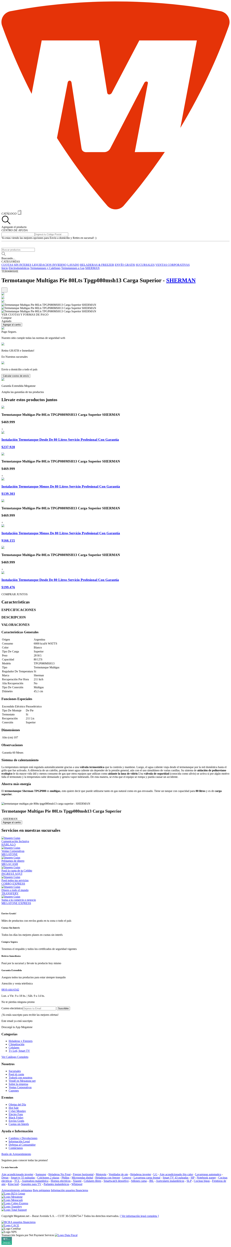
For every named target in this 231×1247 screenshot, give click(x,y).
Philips (65, 1177)
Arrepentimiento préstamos (16, 1190)
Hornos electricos (61, 1180)
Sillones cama (139, 1180)
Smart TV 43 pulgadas (175, 1177)
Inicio (4, 268)
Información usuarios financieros (69, 1190)
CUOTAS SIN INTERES (16, 264)
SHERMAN (92, 268)
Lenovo (126, 1177)
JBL (151, 1180)
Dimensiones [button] (10, 730)
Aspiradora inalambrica (35, 1180)
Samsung (41, 1174)
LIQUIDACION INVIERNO (49, 264)
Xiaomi (77, 1180)
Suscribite (63, 1008)
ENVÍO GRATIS (125, 264)
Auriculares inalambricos (170, 1180)
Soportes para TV (31, 1184)
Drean (4, 1177)
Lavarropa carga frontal (147, 1177)
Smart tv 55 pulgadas (23, 1177)
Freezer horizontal (83, 1174)
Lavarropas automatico (208, 1174)
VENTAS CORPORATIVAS (172, 264)
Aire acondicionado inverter (17, 1174)
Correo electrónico (12, 1008)
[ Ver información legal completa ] (139, 1216)
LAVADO (73, 264)
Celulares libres (92, 1180)
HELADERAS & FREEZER (97, 264)
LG (155, 1174)
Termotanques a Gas (72, 268)
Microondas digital (82, 1177)
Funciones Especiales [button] (16, 699)
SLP (189, 1180)
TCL (17, 1180)
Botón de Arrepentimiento (16, 1154)
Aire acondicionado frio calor (176, 1174)
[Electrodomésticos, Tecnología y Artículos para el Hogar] (115, 208)
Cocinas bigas (202, 1180)
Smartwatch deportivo (116, 1180)
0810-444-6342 (10, 989)
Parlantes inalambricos (56, 1184)
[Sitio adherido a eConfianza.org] (10, 1225)
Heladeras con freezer (107, 1177)
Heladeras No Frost (59, 1174)
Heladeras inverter (140, 1174)
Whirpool (76, 1184)
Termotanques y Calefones (45, 268)
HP (192, 1177)
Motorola (101, 1174)
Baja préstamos (41, 1190)
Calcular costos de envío (16, 376)
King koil (13, 1184)
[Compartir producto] (4, 290)
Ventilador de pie (118, 1174)
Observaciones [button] (12, 745)
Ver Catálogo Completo (14, 1056)
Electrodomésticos (19, 268)
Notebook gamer (206, 1177)
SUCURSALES (145, 264)
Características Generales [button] (19, 632)
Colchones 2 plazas (48, 1177)
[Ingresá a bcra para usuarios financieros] (18, 1222)
